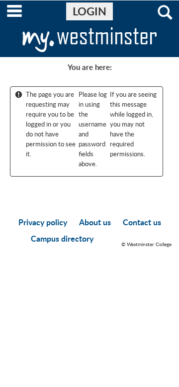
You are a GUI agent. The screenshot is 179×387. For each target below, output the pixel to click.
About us (95, 222)
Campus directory (62, 238)
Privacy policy (42, 222)
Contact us (142, 222)
